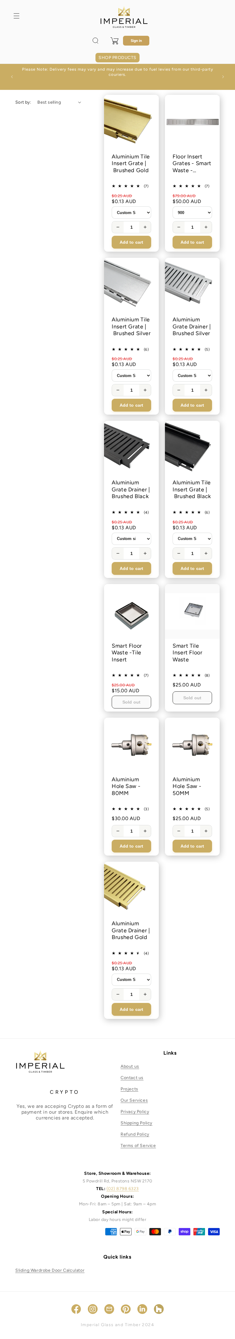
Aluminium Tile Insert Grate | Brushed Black (192, 489)
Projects (129, 1089)
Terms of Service (138, 1145)
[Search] (95, 40)
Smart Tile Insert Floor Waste (188, 652)
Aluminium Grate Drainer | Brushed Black (131, 489)
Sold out (131, 702)
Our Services (134, 1100)
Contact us (132, 1077)
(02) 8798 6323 (122, 1188)
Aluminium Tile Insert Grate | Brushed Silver (131, 326)
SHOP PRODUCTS (117, 57)
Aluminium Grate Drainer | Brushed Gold (131, 930)
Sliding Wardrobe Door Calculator (49, 1270)
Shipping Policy (136, 1123)
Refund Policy (135, 1134)
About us (130, 1066)
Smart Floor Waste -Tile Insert (127, 652)
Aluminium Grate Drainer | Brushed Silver (192, 326)
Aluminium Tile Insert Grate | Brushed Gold (131, 163)
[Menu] (16, 16)
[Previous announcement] (12, 76)
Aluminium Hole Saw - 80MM (126, 786)
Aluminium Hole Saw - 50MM (187, 786)
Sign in (136, 41)
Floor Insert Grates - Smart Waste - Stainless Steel (192, 163)
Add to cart (132, 242)
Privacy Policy (135, 1111)
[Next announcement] (223, 76)
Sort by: (23, 102)
